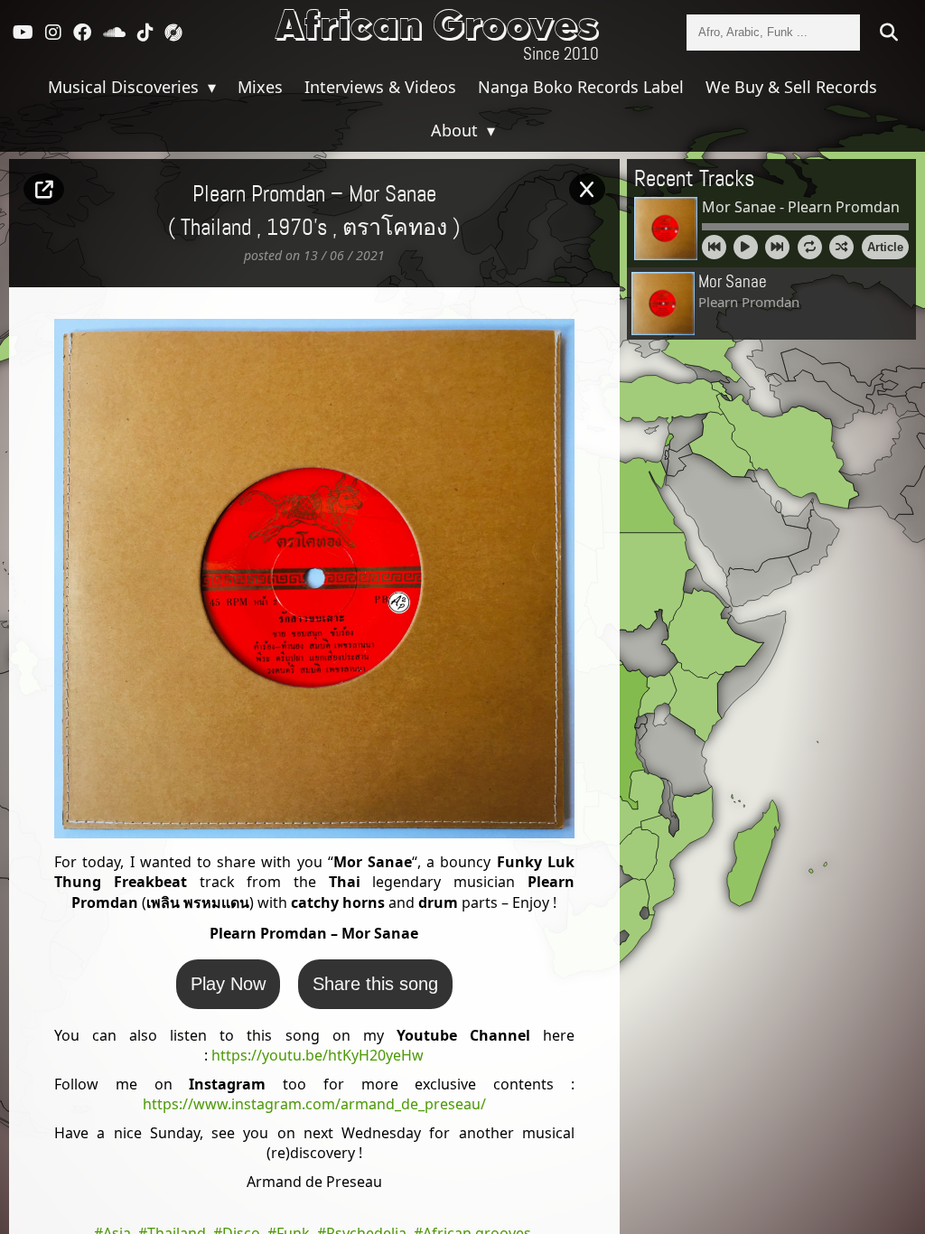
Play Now (228, 984)
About (456, 130)
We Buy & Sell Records (791, 87)
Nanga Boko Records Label (581, 87)
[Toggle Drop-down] (209, 86)
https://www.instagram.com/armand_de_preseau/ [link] (314, 1104)
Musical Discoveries (125, 87)
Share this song (375, 984)
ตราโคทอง (394, 228)
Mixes (260, 87)
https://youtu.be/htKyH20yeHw (317, 1055)
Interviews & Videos (380, 87)
